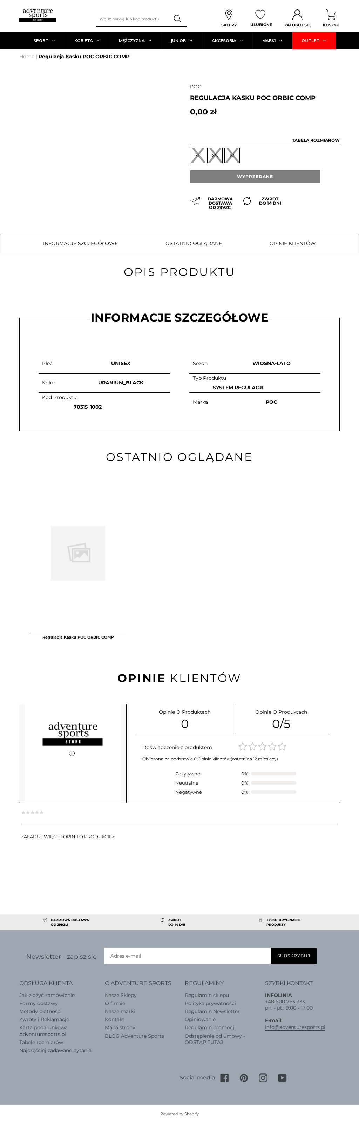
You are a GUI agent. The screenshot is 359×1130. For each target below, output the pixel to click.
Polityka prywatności (210, 1003)
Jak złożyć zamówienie (47, 995)
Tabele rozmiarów (41, 1042)
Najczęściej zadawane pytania (55, 1050)
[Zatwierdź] (178, 19)
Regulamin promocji (210, 1027)
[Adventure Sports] (37, 15)
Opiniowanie (200, 1019)
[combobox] (132, 19)
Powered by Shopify (179, 1113)
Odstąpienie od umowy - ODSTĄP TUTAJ (215, 1039)
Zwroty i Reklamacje (44, 1019)
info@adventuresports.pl (295, 1027)
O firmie (115, 1003)
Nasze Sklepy (121, 995)
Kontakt (114, 1019)
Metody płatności (40, 1011)
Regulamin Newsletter (212, 1011)
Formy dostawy (38, 1003)
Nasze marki (120, 1011)
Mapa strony (120, 1027)
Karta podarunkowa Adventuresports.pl (43, 1030)
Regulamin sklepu (207, 995)
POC (195, 87)
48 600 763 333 (286, 1001)
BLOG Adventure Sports (134, 1036)
